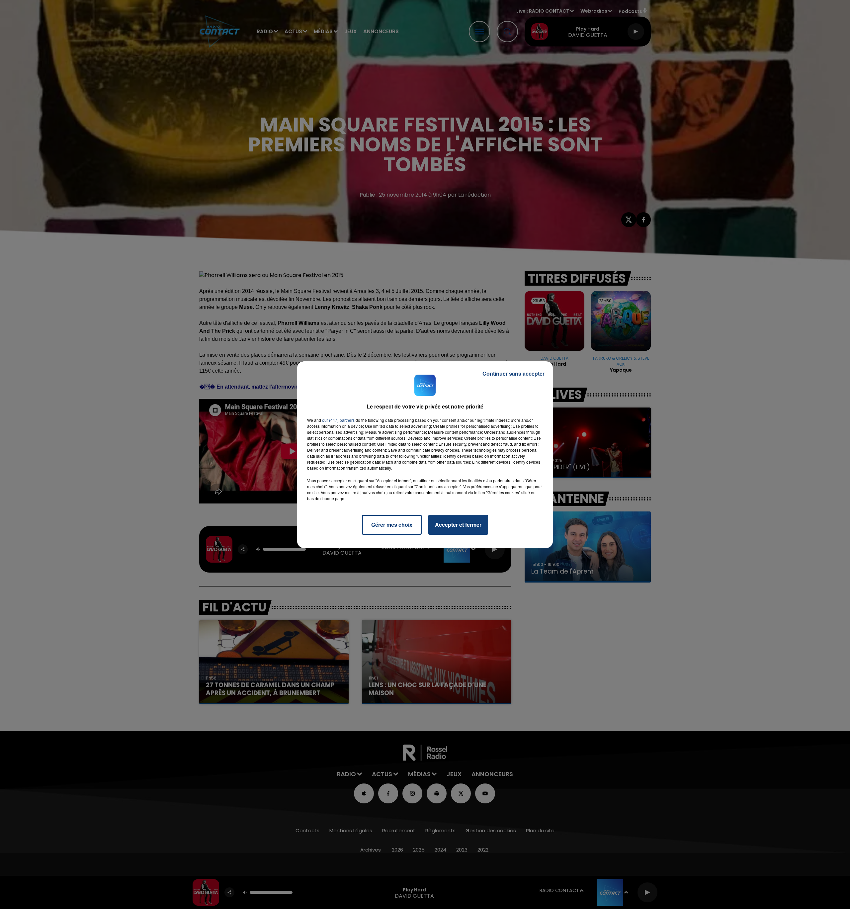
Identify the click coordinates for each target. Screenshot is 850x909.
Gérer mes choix (391, 524)
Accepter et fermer (458, 524)
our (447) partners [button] (338, 420)
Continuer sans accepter (513, 373)
